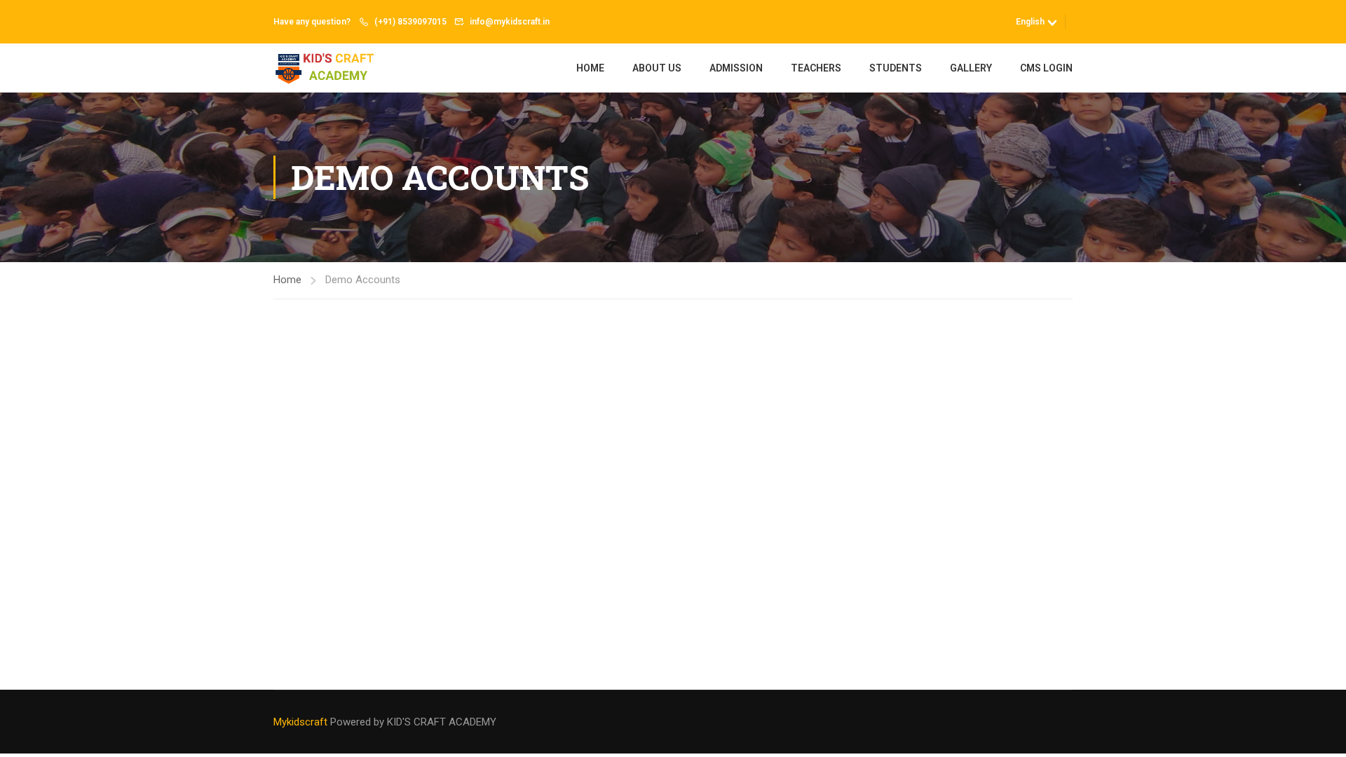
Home (590, 68)
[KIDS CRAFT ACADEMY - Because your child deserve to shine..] (327, 68)
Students (895, 68)
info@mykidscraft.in (510, 22)
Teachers (816, 68)
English (1030, 22)
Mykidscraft (301, 722)
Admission (736, 68)
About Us (656, 68)
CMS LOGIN (1046, 68)
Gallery (971, 68)
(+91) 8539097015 (410, 22)
